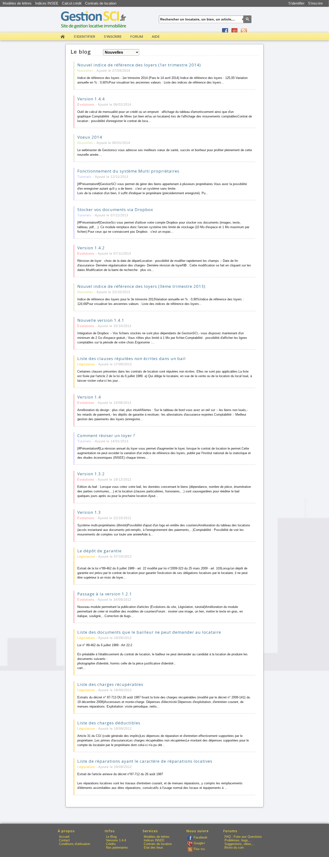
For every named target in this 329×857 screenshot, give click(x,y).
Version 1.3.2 (91, 474)
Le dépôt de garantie (99, 551)
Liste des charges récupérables (110, 684)
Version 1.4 (89, 397)
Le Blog (111, 836)
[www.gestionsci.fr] (94, 30)
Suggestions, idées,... (239, 844)
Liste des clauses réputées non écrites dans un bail (131, 358)
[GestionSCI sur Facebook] (225, 31)
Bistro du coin (234, 847)
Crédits (111, 844)
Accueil (64, 836)
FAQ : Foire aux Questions (243, 836)
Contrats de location (100, 3)
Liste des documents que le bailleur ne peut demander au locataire (149, 632)
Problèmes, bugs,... (238, 840)
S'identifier (296, 3)
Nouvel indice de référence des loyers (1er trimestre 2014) (139, 65)
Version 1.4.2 (91, 248)
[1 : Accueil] (62, 37)
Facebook (200, 837)
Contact (64, 840)
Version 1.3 (89, 512)
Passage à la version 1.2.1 (104, 594)
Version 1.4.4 (91, 99)
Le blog (81, 51)
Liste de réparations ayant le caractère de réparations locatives (144, 761)
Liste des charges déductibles (108, 723)
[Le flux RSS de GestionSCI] (244, 31)
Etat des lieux (153, 847)
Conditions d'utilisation (74, 844)
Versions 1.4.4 (116, 840)
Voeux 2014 (89, 137)
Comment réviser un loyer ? (106, 435)
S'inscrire (315, 3)
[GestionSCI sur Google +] (234, 31)
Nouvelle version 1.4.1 (100, 320)
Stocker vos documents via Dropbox (115, 209)
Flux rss (199, 849)
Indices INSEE (46, 3)
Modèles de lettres (17, 3)
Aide (156, 36)
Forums (230, 831)
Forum (136, 36)
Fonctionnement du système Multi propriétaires (128, 171)
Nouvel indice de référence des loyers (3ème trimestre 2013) (141, 286)
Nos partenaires (117, 847)
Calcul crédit (71, 3)
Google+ (199, 843)
